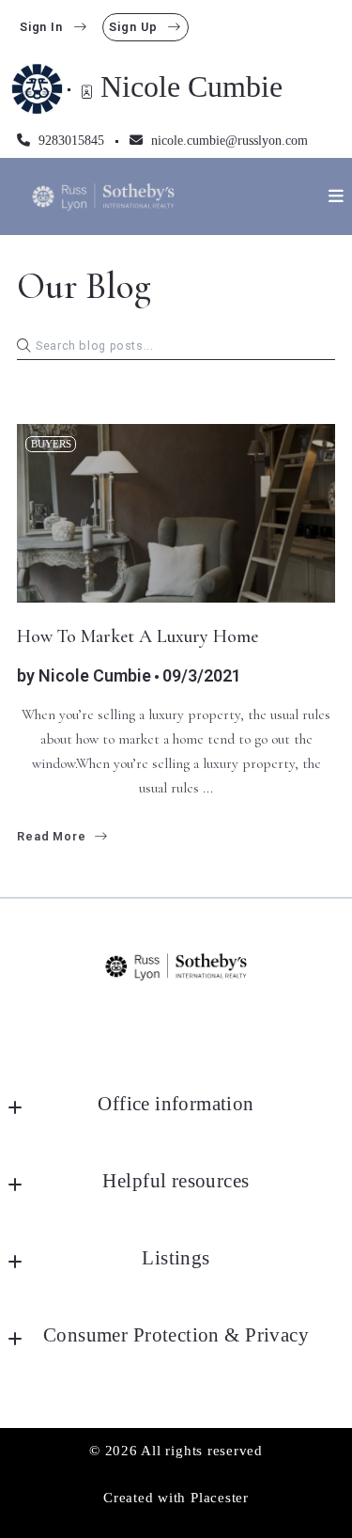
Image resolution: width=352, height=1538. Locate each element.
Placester (220, 1497)
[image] (176, 514)
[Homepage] (103, 197)
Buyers (51, 443)
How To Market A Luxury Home (137, 636)
